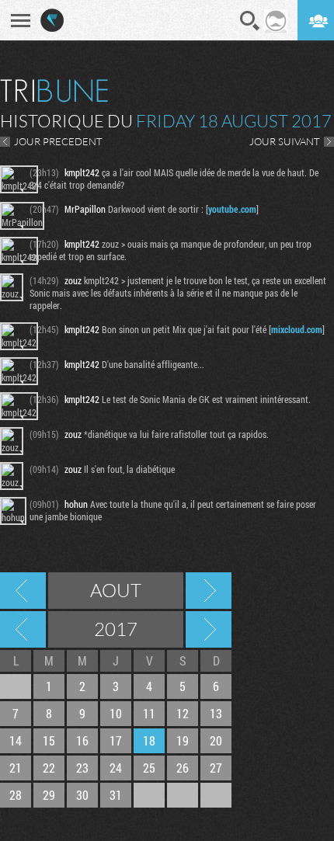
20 (216, 740)
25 (149, 767)
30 (82, 795)
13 (216, 713)
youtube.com (232, 209)
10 (116, 713)
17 (116, 740)
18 (149, 740)
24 (116, 767)
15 (49, 740)
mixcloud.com (296, 329)
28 (15, 795)
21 (15, 767)
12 (182, 713)
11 (149, 713)
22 (49, 767)
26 (182, 767)
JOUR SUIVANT (284, 141)
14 (15, 740)
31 (116, 795)
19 (182, 740)
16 (82, 740)
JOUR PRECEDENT (58, 141)
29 (49, 795)
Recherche (250, 21)
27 (216, 767)
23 (82, 767)
